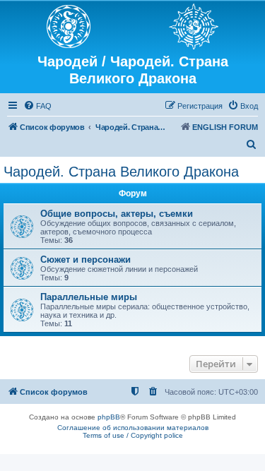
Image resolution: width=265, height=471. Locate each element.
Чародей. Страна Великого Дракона (121, 171)
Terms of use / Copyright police (133, 435)
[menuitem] (37, 105)
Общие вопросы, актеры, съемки (116, 213)
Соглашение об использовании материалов (132, 427)
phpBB (109, 417)
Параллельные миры (88, 297)
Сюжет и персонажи (85, 259)
